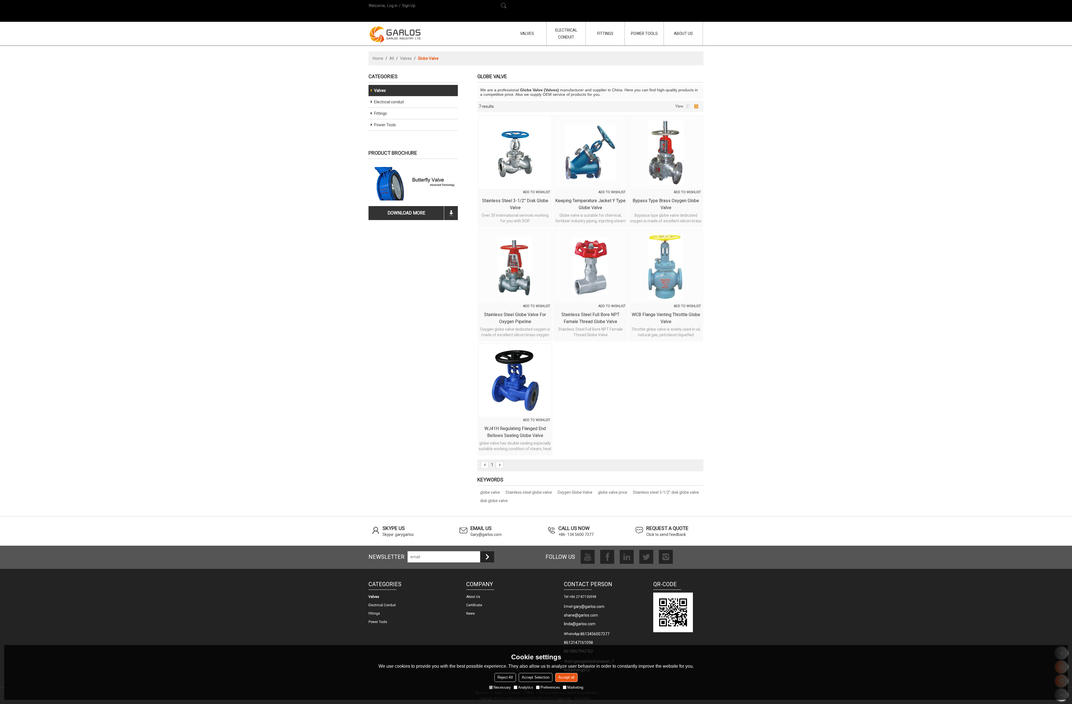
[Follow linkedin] (627, 557)
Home (378, 58)
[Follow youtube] (588, 557)
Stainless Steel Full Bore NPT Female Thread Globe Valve (590, 318)
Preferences (550, 687)
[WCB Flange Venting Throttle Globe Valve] (666, 266)
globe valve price (612, 492)
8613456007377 (594, 634)
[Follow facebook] (607, 557)
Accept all (566, 677)
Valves (406, 58)
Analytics (525, 687)
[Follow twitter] (646, 557)
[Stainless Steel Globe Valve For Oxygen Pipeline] (515, 266)
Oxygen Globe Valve (574, 492)
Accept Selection (535, 677)
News (470, 613)
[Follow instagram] (666, 557)
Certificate (474, 605)
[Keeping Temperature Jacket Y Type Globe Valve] (590, 152)
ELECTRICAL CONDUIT (566, 33)
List (688, 106)
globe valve (490, 492)
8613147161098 (578, 642)
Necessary (502, 687)
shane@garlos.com (581, 615)
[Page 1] (485, 465)
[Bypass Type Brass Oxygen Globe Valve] (666, 152)
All (391, 58)
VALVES (527, 33)
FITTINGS (605, 33)
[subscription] (487, 556)
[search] (503, 5)
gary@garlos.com (588, 606)
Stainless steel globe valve (529, 492)
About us (473, 597)
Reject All (505, 677)
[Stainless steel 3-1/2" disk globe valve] (515, 152)
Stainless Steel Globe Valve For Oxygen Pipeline (515, 318)
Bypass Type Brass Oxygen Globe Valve (666, 204)
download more (406, 213)
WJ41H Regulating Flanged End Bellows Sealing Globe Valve (515, 432)
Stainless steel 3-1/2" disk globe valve (515, 204)
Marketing (575, 687)
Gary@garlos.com (486, 534)
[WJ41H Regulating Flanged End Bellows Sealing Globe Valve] (515, 380)
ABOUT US (683, 33)
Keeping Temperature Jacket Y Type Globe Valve (590, 204)
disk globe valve (494, 500)
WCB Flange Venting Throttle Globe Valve (666, 318)
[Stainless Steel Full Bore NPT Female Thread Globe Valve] (590, 266)
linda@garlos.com (579, 624)
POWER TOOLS (644, 33)
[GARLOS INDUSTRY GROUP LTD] (395, 34)
